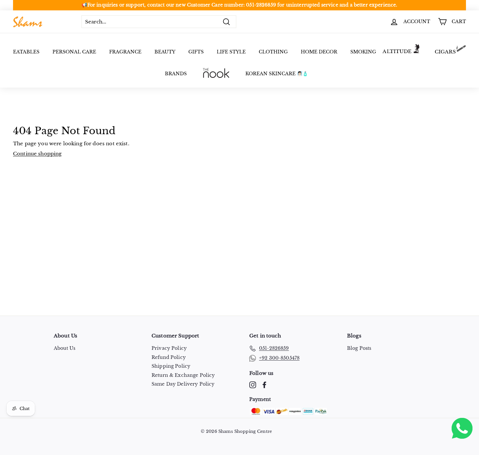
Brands (176, 74)
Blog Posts (359, 348)
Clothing (273, 52)
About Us (64, 348)
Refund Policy (169, 357)
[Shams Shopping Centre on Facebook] (264, 384)
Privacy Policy (169, 348)
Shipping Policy (171, 366)
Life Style (231, 52)
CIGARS (445, 52)
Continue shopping (37, 153)
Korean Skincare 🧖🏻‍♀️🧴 (276, 74)
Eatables (26, 52)
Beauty (164, 52)
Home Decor (319, 52)
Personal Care (74, 52)
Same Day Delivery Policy (183, 384)
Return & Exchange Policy (183, 375)
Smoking (363, 52)
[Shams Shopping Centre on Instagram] (252, 384)
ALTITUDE (397, 51)
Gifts (196, 52)
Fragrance (125, 52)
